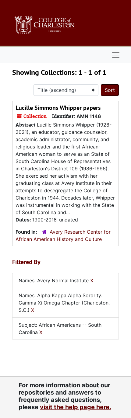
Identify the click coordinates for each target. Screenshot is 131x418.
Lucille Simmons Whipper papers (58, 108)
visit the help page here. (75, 407)
